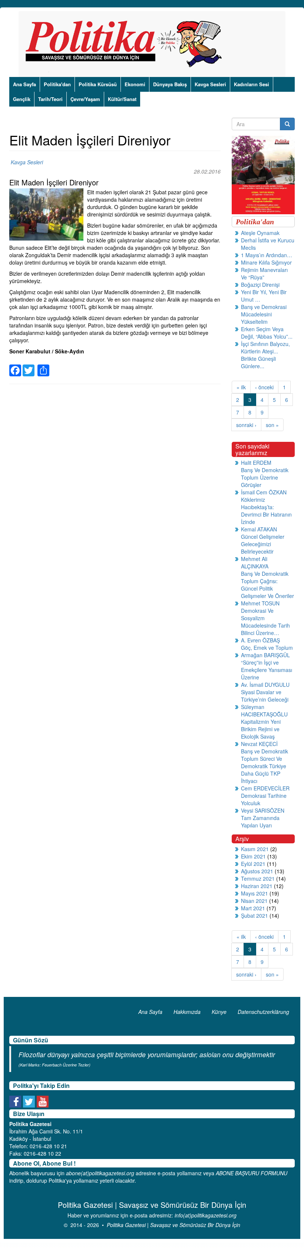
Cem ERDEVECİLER (265, 788)
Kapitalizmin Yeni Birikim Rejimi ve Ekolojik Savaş (261, 729)
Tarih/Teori (50, 99)
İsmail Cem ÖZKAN (264, 492)
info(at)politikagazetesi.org (206, 1215)
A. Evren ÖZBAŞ (260, 640)
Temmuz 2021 (258, 878)
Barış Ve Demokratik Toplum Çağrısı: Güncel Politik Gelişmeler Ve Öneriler (267, 584)
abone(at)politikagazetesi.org (100, 1173)
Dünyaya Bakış (170, 84)
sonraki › (246, 425)
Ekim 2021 (253, 856)
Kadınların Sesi (251, 84)
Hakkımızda (187, 1011)
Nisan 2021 (254, 900)
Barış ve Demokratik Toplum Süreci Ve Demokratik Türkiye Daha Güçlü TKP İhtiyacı (264, 765)
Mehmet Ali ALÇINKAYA (254, 562)
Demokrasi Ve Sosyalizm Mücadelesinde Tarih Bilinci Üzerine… (265, 621)
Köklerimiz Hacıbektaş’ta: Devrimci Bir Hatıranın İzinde (266, 510)
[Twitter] (28, 365)
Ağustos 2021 (257, 871)
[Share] (43, 365)
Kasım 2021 (255, 849)
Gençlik (21, 99)
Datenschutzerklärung (263, 1011)
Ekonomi (135, 84)
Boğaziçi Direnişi (260, 284)
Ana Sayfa (24, 84)
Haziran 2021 (256, 886)
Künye (219, 1011)
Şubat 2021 (254, 915)
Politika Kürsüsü (98, 84)
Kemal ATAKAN (259, 529)
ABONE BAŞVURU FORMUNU (251, 1173)
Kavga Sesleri (210, 84)
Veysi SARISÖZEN (262, 810)
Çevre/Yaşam (85, 99)
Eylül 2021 (253, 863)
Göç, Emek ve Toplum (267, 647)
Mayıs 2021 (254, 893)
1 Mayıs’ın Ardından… (266, 255)
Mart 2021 (253, 908)
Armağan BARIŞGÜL (265, 655)
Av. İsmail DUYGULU (265, 684)
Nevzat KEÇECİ (259, 743)
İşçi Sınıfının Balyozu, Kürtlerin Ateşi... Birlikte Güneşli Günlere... (265, 355)
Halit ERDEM (256, 462)
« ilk (241, 387)
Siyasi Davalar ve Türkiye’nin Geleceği (264, 695)
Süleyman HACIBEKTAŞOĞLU (264, 710)
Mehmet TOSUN (260, 603)
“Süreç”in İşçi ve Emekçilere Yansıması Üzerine (266, 670)
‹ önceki (264, 387)
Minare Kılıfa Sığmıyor (266, 262)
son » (272, 425)
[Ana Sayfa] (126, 44)
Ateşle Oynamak (260, 232)
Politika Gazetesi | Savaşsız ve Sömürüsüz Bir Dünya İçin (173, 1225)
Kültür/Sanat (122, 99)
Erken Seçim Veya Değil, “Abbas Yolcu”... (267, 332)
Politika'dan (57, 84)
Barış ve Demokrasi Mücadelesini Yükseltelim (264, 314)
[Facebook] (15, 365)
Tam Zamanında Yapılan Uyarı (260, 821)
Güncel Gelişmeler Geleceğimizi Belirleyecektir (262, 544)
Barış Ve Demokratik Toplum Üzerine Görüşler (264, 477)
